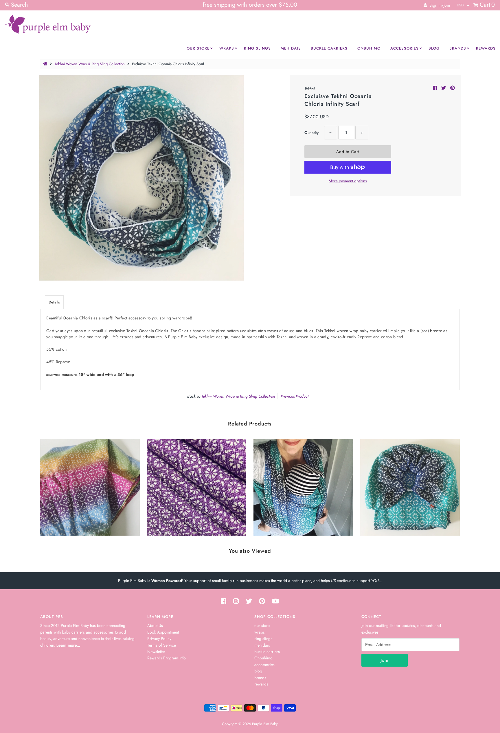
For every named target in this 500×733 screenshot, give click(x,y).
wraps (259, 632)
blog (258, 671)
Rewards (486, 48)
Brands (457, 48)
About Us (155, 625)
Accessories (404, 48)
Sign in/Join (438, 5)
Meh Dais (291, 48)
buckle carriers (267, 651)
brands (260, 678)
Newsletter (156, 651)
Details (54, 302)
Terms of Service (161, 645)
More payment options (348, 181)
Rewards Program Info (166, 658)
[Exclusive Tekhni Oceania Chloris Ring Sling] (410, 486)
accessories (264, 664)
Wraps (226, 48)
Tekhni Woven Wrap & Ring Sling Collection (90, 64)
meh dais (262, 645)
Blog (434, 48)
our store (262, 625)
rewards (261, 684)
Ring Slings (257, 48)
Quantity (311, 132)
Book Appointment (163, 632)
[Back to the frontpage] (46, 64)
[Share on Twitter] (444, 88)
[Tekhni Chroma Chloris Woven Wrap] (90, 486)
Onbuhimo (368, 48)
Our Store (198, 48)
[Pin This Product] (452, 88)
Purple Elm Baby (265, 724)
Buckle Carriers (329, 48)
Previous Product (294, 396)
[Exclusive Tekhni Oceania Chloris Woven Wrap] (303, 486)
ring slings (263, 638)
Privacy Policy (159, 638)
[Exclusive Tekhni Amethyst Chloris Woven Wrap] (197, 486)
